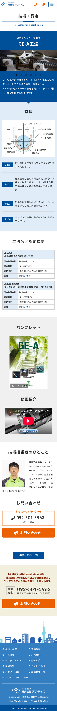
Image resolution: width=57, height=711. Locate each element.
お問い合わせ (29, 532)
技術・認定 (11, 649)
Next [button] (52, 60)
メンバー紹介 (12, 671)
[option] (28, 60)
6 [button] (40, 74)
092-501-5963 (30, 517)
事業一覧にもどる (28, 555)
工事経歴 (36, 649)
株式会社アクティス (12, 4)
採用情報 (10, 666)
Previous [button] (5, 60)
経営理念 (36, 654)
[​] (35, 4)
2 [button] (21, 74)
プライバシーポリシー (16, 677)
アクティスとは (13, 660)
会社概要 (10, 654)
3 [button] (26, 74)
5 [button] (35, 74)
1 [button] (16, 74)
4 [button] (30, 74)
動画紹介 (36, 660)
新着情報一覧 (38, 671)
